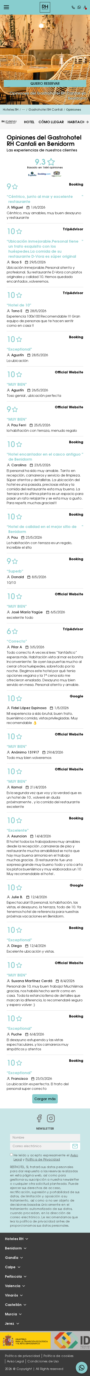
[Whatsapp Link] (79, 7)
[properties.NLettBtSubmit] (75, 1146)
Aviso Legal (15, 1361)
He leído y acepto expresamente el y (46, 1157)
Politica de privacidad (22, 1356)
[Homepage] (45, 7)
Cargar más (45, 1099)
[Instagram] (51, 1118)
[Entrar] (85, 7)
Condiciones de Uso (43, 1361)
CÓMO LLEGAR (51, 122)
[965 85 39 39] (73, 7)
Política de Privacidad (43, 1159)
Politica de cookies (58, 1356)
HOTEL (29, 122)
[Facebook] (39, 1118)
